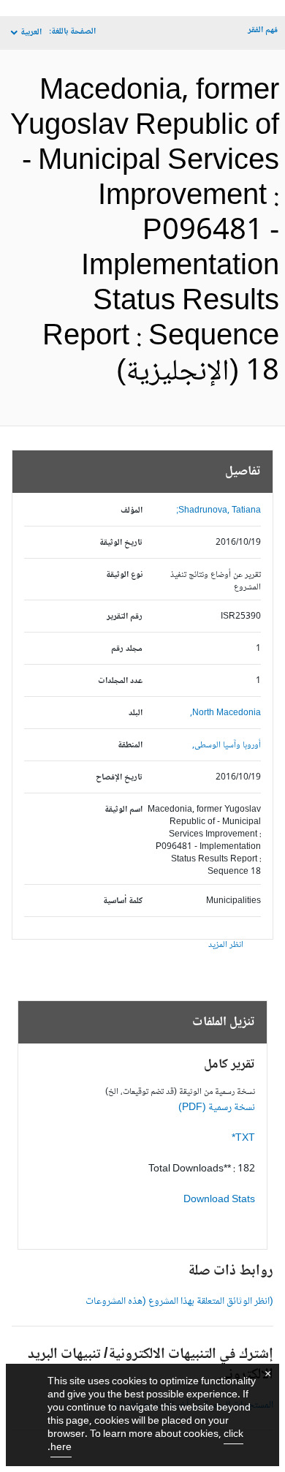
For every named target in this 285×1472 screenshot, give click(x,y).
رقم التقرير (124, 617)
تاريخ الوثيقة (120, 543)
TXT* (243, 1138)
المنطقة (130, 745)
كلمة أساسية (122, 901)
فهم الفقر (263, 30)
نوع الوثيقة (124, 575)
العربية (31, 32)
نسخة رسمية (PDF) (216, 1108)
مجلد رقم (126, 649)
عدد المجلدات (120, 681)
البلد (135, 713)
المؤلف (131, 511)
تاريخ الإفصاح (119, 777)
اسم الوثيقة (123, 810)
